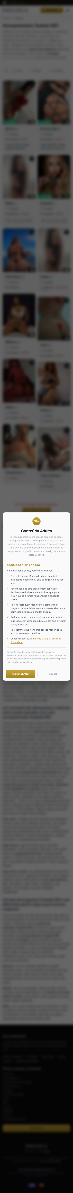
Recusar (52, 673)
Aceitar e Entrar (21, 673)
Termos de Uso (38, 638)
